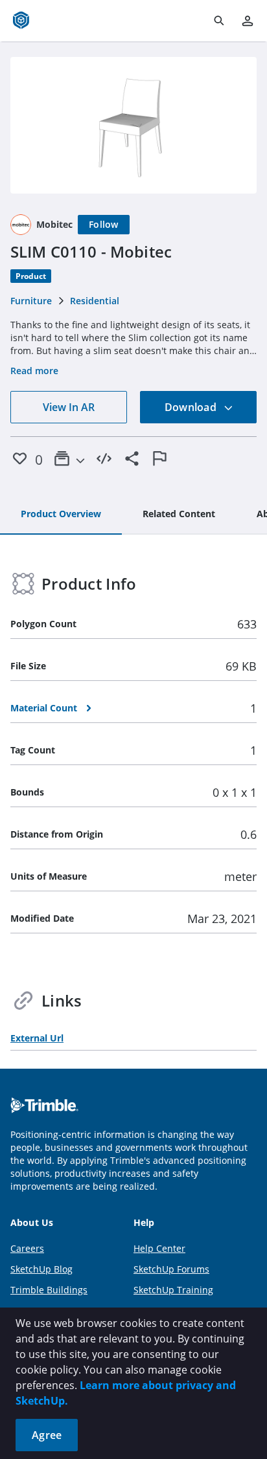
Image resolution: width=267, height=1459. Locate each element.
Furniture (31, 301)
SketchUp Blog (41, 1269)
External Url (37, 1038)
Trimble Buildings (48, 1290)
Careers (27, 1248)
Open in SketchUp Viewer (133, 125)
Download (192, 407)
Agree (47, 1435)
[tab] (61, 515)
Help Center (159, 1248)
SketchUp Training (173, 1290)
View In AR (69, 407)
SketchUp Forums (171, 1269)
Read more (34, 370)
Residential (94, 301)
